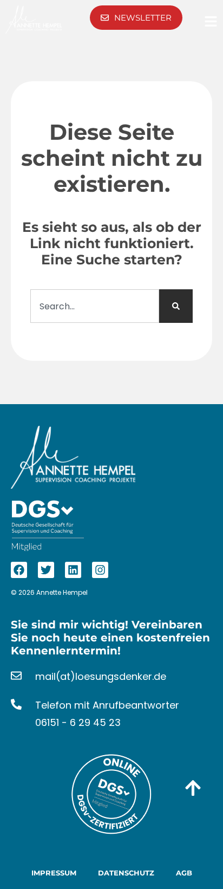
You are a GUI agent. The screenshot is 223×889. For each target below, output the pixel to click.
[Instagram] (100, 570)
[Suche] (176, 306)
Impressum (53, 872)
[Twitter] (46, 570)
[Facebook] (19, 570)
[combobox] (94, 306)
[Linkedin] (73, 570)
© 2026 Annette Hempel (49, 592)
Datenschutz (126, 872)
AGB (184, 872)
